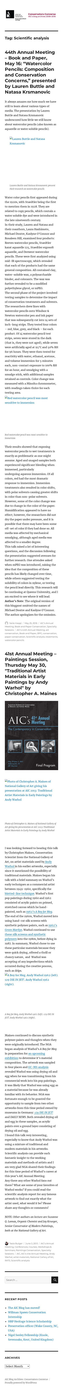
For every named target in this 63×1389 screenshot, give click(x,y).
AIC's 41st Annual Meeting (34, 1253)
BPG (39, 633)
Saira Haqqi (15, 623)
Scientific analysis (35, 636)
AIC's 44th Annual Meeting (31, 630)
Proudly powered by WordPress (21, 1382)
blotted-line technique (19, 893)
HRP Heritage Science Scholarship (30, 1321)
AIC (18, 1253)
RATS (7, 1260)
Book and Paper (27, 633)
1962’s (39, 911)
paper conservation (15, 636)
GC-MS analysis (38, 1067)
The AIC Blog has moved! (24, 1307)
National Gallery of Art (41, 1257)
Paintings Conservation (28, 1250)
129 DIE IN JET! (43, 1112)
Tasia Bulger (15, 1243)
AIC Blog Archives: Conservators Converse (26, 1379)
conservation (50, 633)
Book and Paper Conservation (30, 626)
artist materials (21, 1257)
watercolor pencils (14, 640)
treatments (52, 636)
